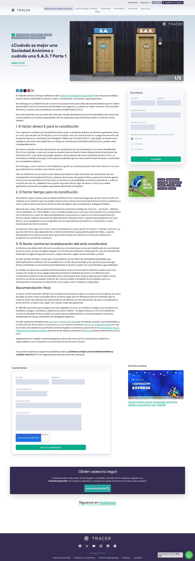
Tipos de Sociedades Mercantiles (76, 95)
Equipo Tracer (18, 63)
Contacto (145, 2)
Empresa (48, 35)
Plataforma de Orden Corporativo (59, 9)
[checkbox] (156, 144)
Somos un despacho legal (97, 324)
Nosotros (132, 2)
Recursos (145, 8)
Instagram (107, 502)
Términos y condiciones (85, 557)
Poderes (172, 188)
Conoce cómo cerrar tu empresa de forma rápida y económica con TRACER (152, 403)
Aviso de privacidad (62, 557)
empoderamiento (37, 38)
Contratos (162, 188)
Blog (97, 11)
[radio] (156, 139)
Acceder (156, 2)
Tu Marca (171, 185)
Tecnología (162, 182)
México (39, 35)
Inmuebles (119, 8)
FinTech (161, 179)
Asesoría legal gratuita (109, 557)
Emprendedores (23, 35)
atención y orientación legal (63, 321)
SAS (32, 35)
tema (86, 330)
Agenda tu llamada (173, 2)
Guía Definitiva (175, 182)
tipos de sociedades (20, 38)
